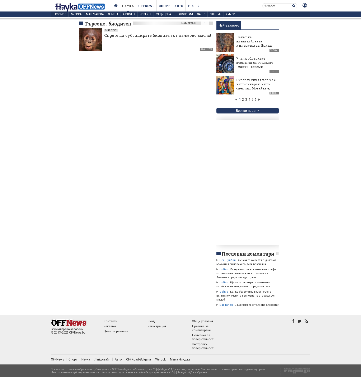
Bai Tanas (226, 304)
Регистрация (157, 326)
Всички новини (247, 111)
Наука (128, 6)
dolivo (224, 269)
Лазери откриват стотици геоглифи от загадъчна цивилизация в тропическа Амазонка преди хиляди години (246, 273)
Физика (76, 14)
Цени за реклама (116, 331)
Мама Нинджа (180, 359)
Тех (191, 6)
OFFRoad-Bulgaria (138, 359)
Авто (178, 6)
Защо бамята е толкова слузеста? (257, 304)
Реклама (110, 326)
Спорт (164, 6)
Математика (95, 14)
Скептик (215, 14)
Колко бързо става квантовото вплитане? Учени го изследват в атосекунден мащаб (245, 295)
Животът (129, 14)
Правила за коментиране (201, 328)
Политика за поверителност (203, 337)
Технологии (184, 14)
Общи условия (202, 321)
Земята (113, 14)
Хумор (230, 14)
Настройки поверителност (203, 346)
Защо (201, 14)
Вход (151, 321)
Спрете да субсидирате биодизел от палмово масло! (157, 35)
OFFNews (57, 359)
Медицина (163, 14)
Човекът (145, 14)
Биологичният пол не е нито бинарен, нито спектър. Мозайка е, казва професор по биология (256, 88)
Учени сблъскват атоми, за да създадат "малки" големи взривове (254, 64)
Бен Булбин (228, 260)
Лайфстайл (102, 359)
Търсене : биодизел (107, 23)
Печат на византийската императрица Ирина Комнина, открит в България (254, 45)
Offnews (146, 6)
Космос (60, 14)
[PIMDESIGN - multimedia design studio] (295, 372)
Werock (160, 359)
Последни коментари (248, 254)
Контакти (110, 321)
